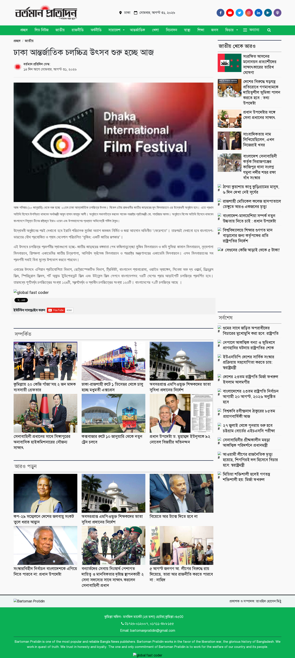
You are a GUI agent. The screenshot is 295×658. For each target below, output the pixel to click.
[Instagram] (248, 13)
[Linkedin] (257, 13)
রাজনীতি (78, 30)
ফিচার (229, 30)
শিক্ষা (200, 30)
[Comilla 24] (46, 12)
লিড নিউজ (42, 30)
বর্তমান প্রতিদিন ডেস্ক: (37, 64)
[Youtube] (229, 13)
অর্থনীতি (96, 30)
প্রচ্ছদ (24, 30)
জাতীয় (60, 30)
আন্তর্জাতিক (137, 30)
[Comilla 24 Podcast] (276, 13)
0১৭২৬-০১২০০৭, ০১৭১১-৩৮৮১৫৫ (149, 624)
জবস (214, 30)
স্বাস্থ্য (187, 30)
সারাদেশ (114, 30)
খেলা (155, 30)
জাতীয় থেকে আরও (237, 46)
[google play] (267, 13)
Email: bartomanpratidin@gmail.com (147, 630)
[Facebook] (219, 13)
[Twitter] (238, 13)
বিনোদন (171, 30)
